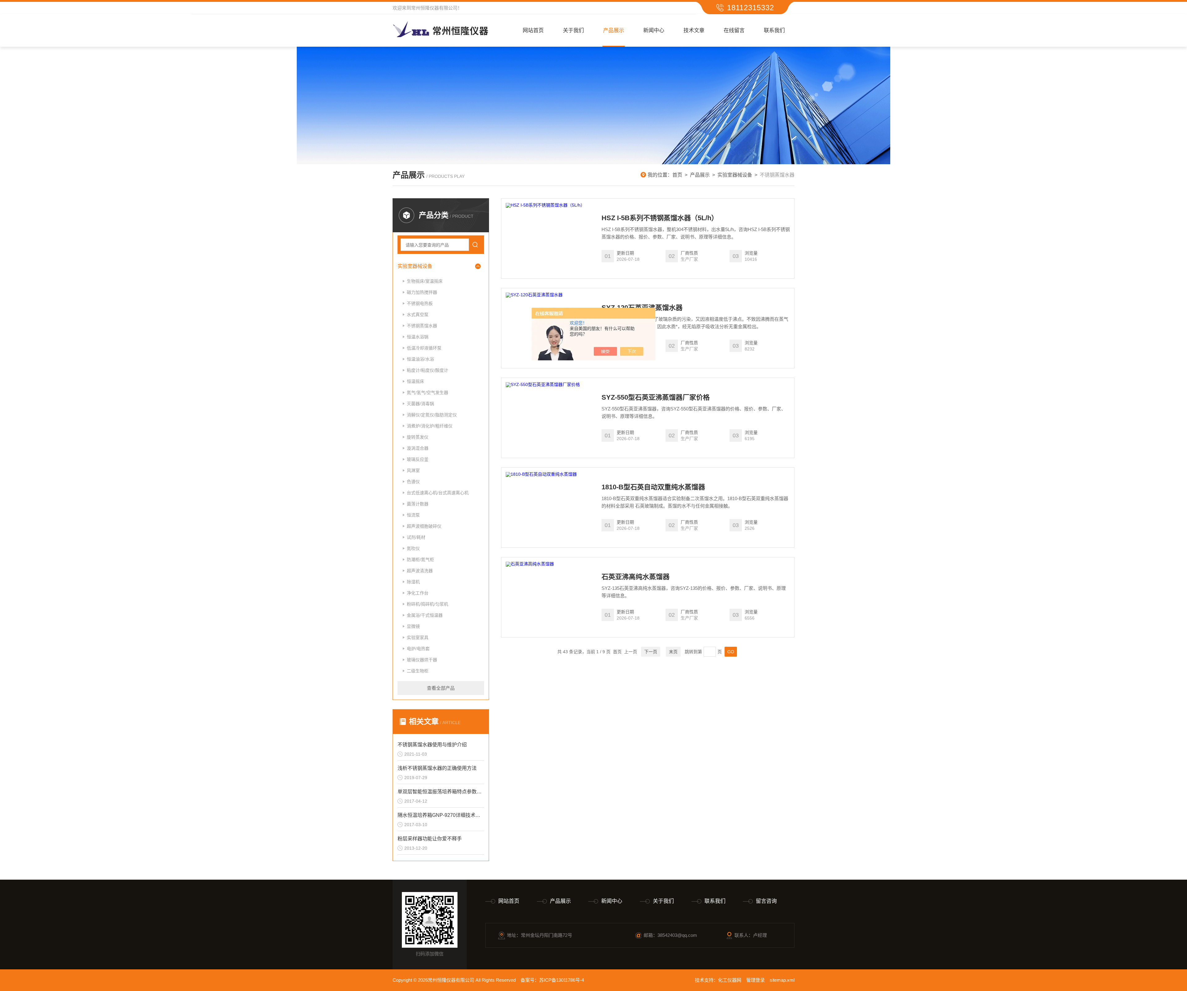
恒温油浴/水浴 (420, 359)
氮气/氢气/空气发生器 (427, 392)
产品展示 (613, 30)
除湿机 (413, 581)
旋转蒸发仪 (417, 437)
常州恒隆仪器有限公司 (434, 8)
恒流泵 (413, 515)
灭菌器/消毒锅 (420, 403)
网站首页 (533, 30)
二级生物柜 (417, 670)
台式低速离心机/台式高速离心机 (438, 492)
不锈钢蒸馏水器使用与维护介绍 (432, 744)
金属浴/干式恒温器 (425, 615)
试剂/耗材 (416, 537)
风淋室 (413, 470)
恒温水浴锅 (417, 336)
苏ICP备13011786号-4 (561, 980)
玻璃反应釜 (417, 459)
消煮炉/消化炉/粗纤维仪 (430, 425)
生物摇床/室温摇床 (425, 281)
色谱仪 (413, 481)
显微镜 (413, 626)
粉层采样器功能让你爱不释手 (430, 838)
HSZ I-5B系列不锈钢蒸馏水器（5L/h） (660, 218)
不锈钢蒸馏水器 (422, 325)
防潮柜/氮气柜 (420, 559)
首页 (677, 175)
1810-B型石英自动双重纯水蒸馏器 (653, 487)
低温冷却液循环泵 (424, 347)
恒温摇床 (415, 381)
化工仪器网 (729, 980)
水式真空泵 (417, 314)
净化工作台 (417, 592)
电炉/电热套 (418, 648)
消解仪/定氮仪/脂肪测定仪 (432, 414)
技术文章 (693, 30)
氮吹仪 (413, 548)
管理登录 (755, 980)
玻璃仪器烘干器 (422, 659)
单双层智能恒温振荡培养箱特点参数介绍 (441, 791)
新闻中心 (653, 30)
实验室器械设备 (734, 175)
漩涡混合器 (417, 448)
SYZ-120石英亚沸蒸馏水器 (642, 307)
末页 (673, 651)
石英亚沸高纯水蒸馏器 (636, 576)
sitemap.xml (782, 980)
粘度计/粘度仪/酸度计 (427, 370)
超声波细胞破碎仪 (424, 526)
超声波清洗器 (420, 570)
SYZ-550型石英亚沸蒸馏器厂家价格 (656, 397)
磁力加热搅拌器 (422, 292)
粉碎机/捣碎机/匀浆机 (427, 604)
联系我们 (774, 30)
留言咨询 (766, 901)
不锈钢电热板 (420, 303)
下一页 (650, 651)
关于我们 (573, 30)
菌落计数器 (417, 503)
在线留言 (734, 30)
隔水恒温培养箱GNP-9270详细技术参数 (441, 815)
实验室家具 (417, 637)
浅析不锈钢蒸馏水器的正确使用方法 (437, 768)
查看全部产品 (441, 688)
